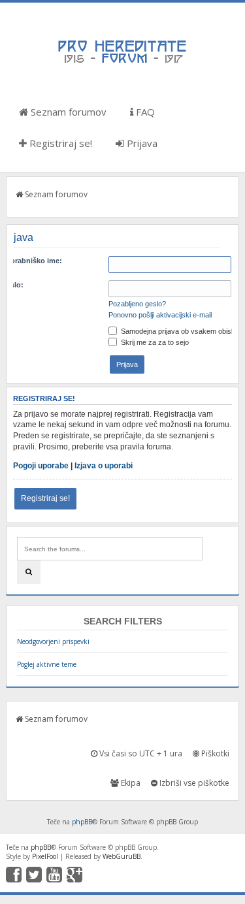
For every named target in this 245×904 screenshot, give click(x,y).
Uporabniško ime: (31, 261)
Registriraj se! (59, 143)
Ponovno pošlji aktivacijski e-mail (160, 315)
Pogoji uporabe (41, 465)
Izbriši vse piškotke (193, 782)
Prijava (140, 143)
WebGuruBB (121, 856)
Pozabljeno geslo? (137, 304)
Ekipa (129, 782)
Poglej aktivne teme (46, 664)
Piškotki (214, 753)
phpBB (82, 821)
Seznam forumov (67, 111)
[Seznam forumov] (122, 62)
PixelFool (45, 856)
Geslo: (12, 285)
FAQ (144, 111)
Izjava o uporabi (103, 465)
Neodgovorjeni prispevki (53, 641)
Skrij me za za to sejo (154, 342)
